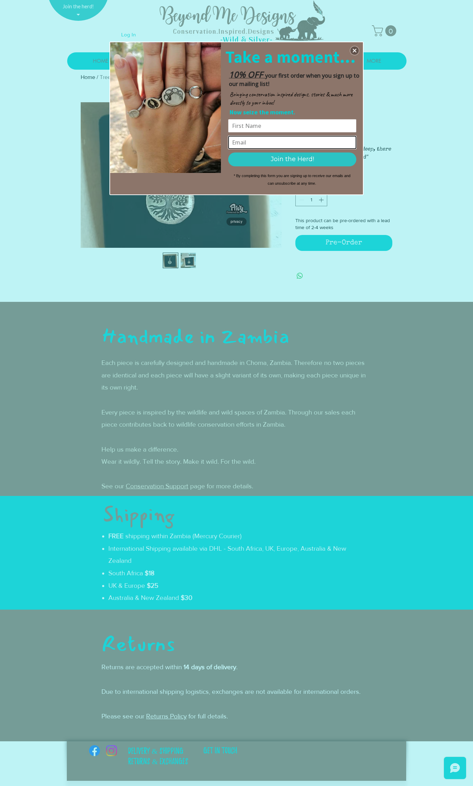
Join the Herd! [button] (292, 159)
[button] (354, 50)
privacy (236, 221)
